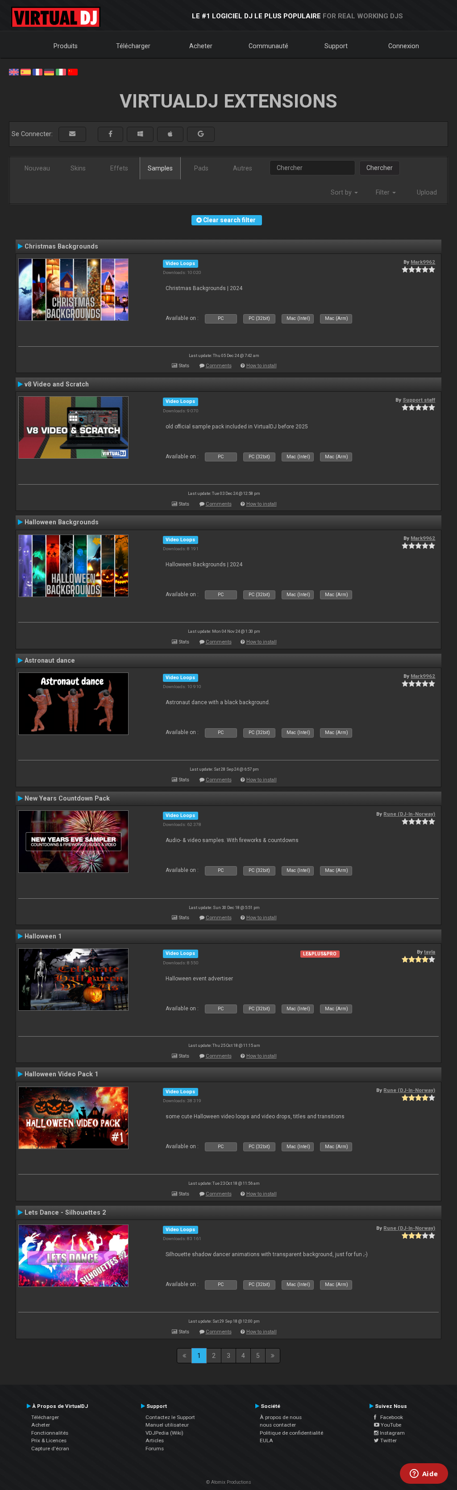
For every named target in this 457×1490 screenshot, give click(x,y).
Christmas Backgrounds (61, 246)
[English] (14, 71)
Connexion (403, 46)
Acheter (200, 46)
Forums (154, 1448)
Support (336, 46)
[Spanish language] (25, 71)
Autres (242, 168)
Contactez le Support (170, 1417)
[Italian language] (61, 71)
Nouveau (37, 168)
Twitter (388, 1440)
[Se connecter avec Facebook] (110, 134)
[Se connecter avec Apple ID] (170, 134)
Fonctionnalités (49, 1433)
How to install (261, 366)
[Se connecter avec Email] (72, 134)
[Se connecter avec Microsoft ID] (140, 134)
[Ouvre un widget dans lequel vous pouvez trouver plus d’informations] (423, 1474)
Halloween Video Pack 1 (61, 1074)
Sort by (342, 192)
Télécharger (133, 46)
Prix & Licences (48, 1440)
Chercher (379, 167)
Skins (78, 168)
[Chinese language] (73, 71)
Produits (66, 46)
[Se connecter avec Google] (201, 134)
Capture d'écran (50, 1448)
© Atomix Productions (228, 1482)
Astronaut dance (50, 660)
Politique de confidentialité (291, 1433)
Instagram (391, 1433)
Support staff (419, 400)
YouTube (390, 1425)
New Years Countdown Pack (67, 798)
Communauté (268, 46)
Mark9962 (423, 262)
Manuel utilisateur (167, 1425)
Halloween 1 (43, 936)
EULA (266, 1440)
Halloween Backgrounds (62, 522)
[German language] (49, 71)
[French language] (37, 71)
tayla (429, 952)
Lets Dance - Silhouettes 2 (65, 1212)
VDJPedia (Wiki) (164, 1433)
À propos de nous (281, 1417)
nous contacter (278, 1425)
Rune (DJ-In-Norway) (409, 814)
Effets (119, 168)
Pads (201, 168)
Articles (154, 1440)
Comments (219, 366)
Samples (160, 168)
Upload (427, 192)
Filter (383, 192)
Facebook (389, 1417)
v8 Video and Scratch (57, 384)
